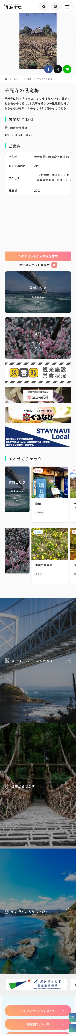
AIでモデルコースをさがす (38, 660)
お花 (38, 338)
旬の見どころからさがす (38, 911)
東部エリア (38, 292)
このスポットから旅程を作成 (38, 256)
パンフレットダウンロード (38, 1010)
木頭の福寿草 (43, 565)
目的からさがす (38, 786)
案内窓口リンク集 (38, 1024)
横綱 (38, 503)
